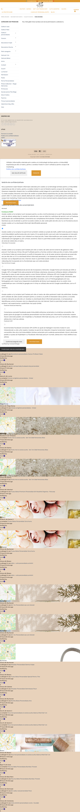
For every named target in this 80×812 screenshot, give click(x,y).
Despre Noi (48, 154)
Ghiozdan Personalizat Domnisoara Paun (24, 688)
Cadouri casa (5, 26)
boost (2, 360)
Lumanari (4, 71)
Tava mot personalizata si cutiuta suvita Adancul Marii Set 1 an (27, 713)
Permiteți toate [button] (11, 202)
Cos (38, 154)
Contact (42, 154)
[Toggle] (16, 33)
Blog (53, 12)
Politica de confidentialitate (10, 135)
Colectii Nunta (28, 16)
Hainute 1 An (5, 55)
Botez (28, 9)
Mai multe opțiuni (19, 173)
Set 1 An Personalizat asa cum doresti (22, 605)
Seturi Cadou (5, 95)
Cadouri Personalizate (40, 12)
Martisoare (4, 74)
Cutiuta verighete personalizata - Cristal (20, 378)
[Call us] (14, 124)
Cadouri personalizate (5, 33)
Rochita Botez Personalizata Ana (21, 701)
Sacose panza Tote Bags (8, 92)
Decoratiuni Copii (6, 43)
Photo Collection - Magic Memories (9, 85)
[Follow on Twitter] (8, 124)
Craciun (3, 38)
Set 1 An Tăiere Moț (40, 9)
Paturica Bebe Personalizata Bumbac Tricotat (22, 766)
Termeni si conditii (7, 133)
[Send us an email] (11, 124)
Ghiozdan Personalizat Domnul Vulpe (22, 664)
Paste (3, 78)
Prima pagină (5, 16)
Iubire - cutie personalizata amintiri (22, 563)
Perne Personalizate (7, 81)
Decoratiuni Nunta (16, 16)
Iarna (3, 61)
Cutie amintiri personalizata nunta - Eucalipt (25, 803)
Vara (2, 107)
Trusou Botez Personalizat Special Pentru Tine (25, 676)
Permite (36, 173)
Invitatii (22, 9)
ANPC (3, 137)
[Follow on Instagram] (5, 124)
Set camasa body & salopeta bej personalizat (25, 366)
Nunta (63, 9)
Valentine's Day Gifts (7, 104)
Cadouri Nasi (5, 29)
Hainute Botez (5, 58)
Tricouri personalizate (8, 101)
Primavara (4, 89)
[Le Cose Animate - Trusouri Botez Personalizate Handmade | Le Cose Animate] (40, 4)
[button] (1, 9)
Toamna (3, 98)
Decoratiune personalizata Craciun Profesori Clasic (27, 354)
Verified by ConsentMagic (11, 344)
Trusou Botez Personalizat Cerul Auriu (20, 521)
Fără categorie (5, 51)
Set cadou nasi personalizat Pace (21, 791)
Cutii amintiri (54, 9)
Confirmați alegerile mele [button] (14, 341)
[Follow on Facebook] (2, 124)
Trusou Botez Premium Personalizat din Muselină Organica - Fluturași (33, 491)
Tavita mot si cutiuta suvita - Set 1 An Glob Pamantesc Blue (26, 437)
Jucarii (3, 68)
